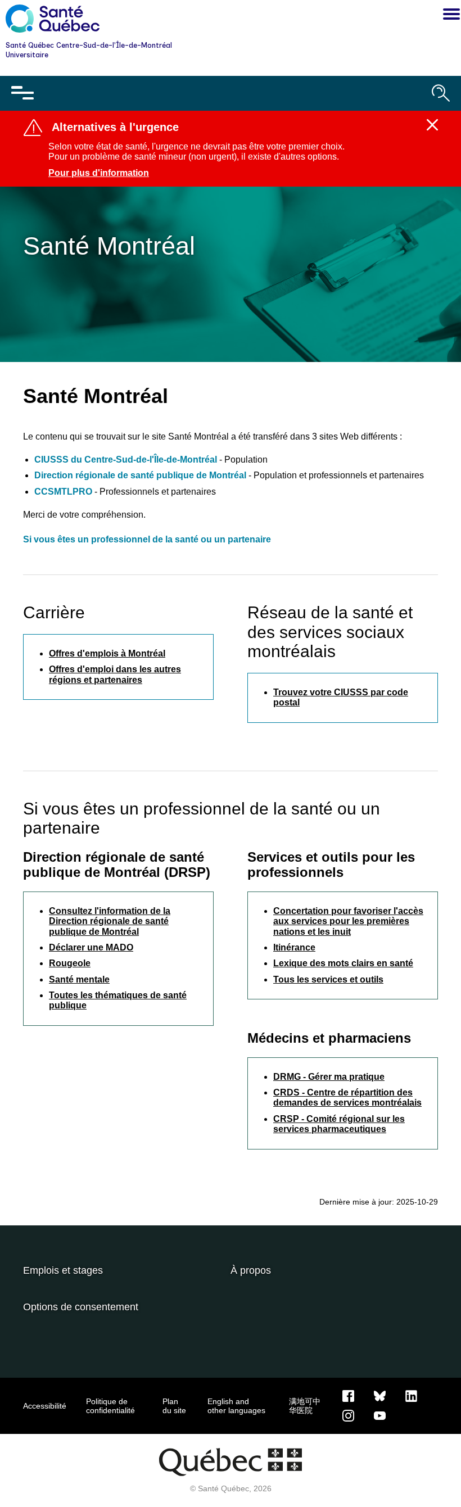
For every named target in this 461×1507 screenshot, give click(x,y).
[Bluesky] (380, 1395)
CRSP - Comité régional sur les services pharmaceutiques (339, 1124)
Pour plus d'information (98, 173)
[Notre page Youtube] (380, 1414)
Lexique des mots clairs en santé (343, 963)
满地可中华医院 (304, 1406)
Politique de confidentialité (110, 1406)
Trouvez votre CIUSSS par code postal (340, 697)
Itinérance (294, 947)
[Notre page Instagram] (348, 1414)
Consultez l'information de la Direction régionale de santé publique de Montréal (109, 921)
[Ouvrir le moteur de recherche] (441, 93)
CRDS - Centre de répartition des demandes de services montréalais (347, 1097)
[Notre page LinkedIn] (411, 1395)
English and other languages (236, 1406)
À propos (251, 1270)
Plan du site (174, 1406)
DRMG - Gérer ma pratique (329, 1076)
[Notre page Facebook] (348, 1395)
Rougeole (70, 963)
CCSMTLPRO (63, 491)
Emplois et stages (63, 1270)
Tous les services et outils (328, 979)
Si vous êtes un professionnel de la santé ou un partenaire (147, 539)
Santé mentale (79, 979)
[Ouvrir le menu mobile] (22, 93)
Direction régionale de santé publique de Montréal (140, 475)
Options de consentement (80, 1307)
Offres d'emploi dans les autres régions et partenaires (115, 674)
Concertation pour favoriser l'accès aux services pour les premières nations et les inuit (348, 921)
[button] (448, 15)
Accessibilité (44, 1405)
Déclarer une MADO (91, 947)
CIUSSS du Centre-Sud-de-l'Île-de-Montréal (126, 459)
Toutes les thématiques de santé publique (118, 1000)
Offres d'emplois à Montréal (107, 653)
